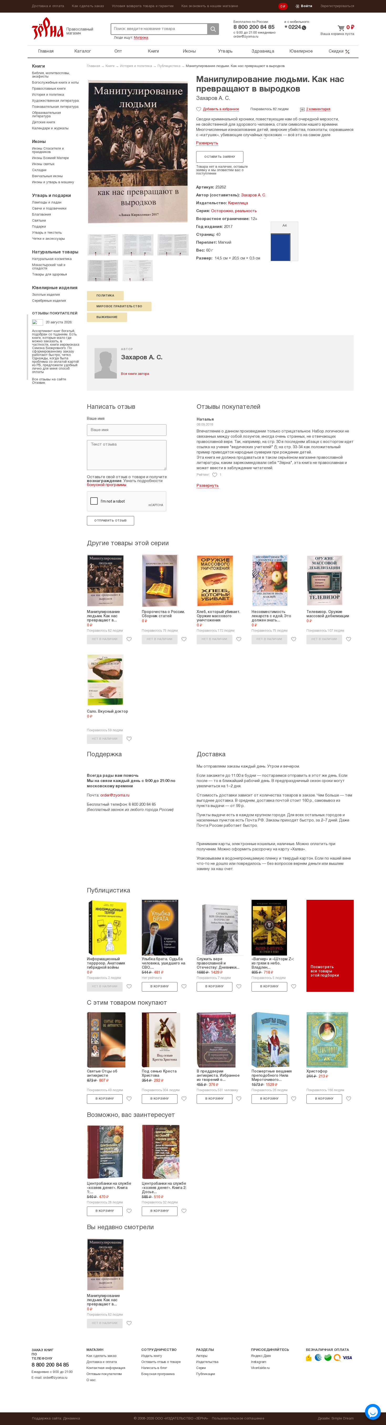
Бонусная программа (157, 1374)
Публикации (205, 1374)
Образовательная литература (46, 114)
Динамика (71, 1418)
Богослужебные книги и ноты (55, 82)
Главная (46, 51)
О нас (91, 1380)
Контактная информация (105, 1368)
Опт (118, 51)
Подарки (39, 226)
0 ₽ (283, 6)
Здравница (263, 51)
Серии (201, 1368)
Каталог (82, 51)
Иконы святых (43, 164)
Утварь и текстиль (47, 232)
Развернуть (207, 143)
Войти (306, 6)
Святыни (39, 220)
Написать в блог (154, 1368)
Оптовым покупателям (104, 1374)
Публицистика (169, 66)
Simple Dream (342, 1418)
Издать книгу (151, 1356)
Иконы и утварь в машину (53, 182)
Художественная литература (55, 101)
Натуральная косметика (52, 259)
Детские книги (43, 122)
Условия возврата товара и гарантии (143, 6)
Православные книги (49, 88)
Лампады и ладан (46, 202)
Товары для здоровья (49, 274)
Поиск (213, 29)
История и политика (136, 66)
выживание (107, 317)
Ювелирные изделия (54, 288)
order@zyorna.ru (245, 36)
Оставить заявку (219, 157)
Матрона (141, 37)
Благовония (41, 214)
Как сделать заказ (88, 6)
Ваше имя (96, 419)
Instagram (258, 1362)
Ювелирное (301, 51)
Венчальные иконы (47, 176)
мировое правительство (119, 306)
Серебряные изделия (49, 301)
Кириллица (238, 203)
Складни (39, 170)
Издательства (207, 1362)
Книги (153, 51)
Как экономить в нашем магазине (209, 6)
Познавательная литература (55, 107)
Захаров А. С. (213, 98)
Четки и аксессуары (48, 239)
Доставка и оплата (48, 6)
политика (105, 295)
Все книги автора (135, 374)
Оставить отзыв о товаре (160, 1362)
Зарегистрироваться (337, 6)
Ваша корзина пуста (337, 34)
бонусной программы (106, 485)
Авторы (201, 1356)
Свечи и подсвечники (49, 208)
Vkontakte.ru (260, 1368)
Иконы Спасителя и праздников (48, 150)
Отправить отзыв (110, 520)
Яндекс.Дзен (261, 1356)
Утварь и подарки (51, 196)
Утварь (225, 51)
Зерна (47, 28)
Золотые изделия (46, 295)
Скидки (336, 51)
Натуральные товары (55, 252)
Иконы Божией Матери (50, 158)
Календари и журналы (50, 128)
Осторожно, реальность (234, 211)
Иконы (189, 51)
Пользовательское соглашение (238, 1418)
